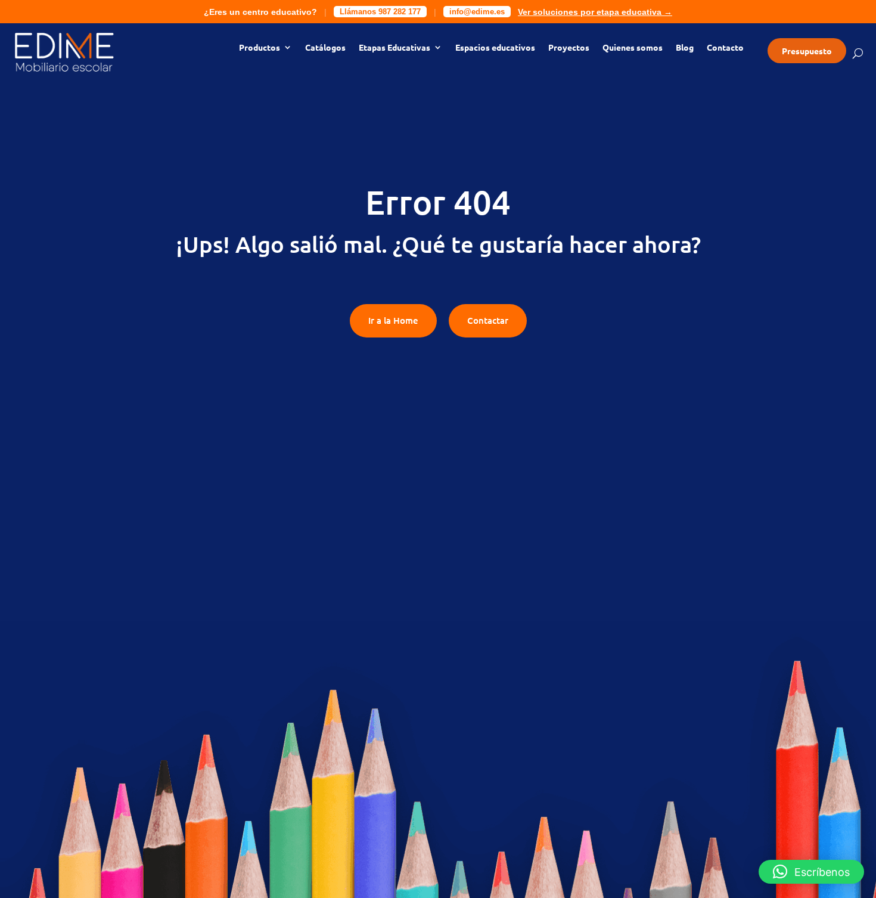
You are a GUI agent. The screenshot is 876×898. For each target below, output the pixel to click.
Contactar (487, 320)
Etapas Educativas (394, 47)
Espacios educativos (495, 47)
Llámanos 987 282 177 (380, 11)
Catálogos (325, 47)
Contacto (725, 47)
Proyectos (568, 47)
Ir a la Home (393, 320)
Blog (685, 47)
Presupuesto (807, 50)
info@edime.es (477, 11)
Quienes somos (632, 47)
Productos (259, 47)
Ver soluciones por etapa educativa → (595, 12)
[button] (811, 872)
